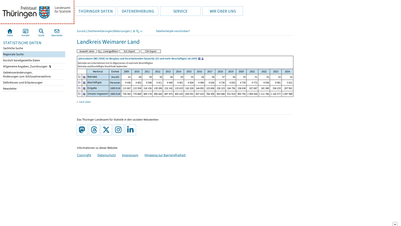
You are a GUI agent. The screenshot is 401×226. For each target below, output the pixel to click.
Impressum (130, 155)
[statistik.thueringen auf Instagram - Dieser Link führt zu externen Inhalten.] (119, 130)
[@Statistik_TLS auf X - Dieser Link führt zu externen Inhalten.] (107, 130)
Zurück (81, 31)
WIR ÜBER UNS (219, 11)
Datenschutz (107, 155)
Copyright (84, 155)
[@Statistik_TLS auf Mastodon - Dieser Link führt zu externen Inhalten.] (83, 130)
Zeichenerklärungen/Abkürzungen (109, 31)
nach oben (85, 102)
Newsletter (10, 89)
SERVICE (174, 11)
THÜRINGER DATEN (94, 11)
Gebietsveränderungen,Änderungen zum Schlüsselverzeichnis (27, 74)
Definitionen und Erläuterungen (23, 83)
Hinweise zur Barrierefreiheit (165, 155)
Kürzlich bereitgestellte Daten (21, 60)
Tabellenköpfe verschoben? (173, 31)
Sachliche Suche (13, 48)
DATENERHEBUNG (136, 11)
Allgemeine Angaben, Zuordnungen (26, 66)
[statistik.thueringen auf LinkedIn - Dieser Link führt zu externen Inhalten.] (131, 130)
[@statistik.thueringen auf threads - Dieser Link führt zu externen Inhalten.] (95, 130)
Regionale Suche (13, 54)
